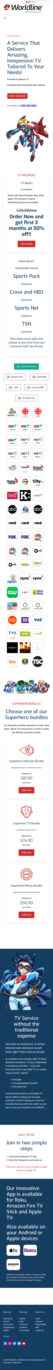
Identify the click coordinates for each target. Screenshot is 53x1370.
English (32, 2)
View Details (26, 244)
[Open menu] (5, 18)
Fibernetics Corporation (12, 1363)
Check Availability (17, 96)
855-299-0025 (28, 105)
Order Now (26, 790)
